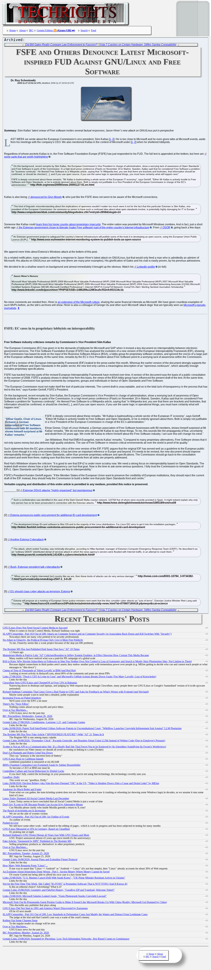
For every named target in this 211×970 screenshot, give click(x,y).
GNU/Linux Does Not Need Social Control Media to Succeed (35, 627)
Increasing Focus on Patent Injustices (22, 697)
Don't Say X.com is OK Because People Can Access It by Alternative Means (43, 804)
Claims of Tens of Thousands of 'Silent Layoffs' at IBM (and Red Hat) (39, 670)
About (22, 30)
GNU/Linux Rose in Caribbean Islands (23, 758)
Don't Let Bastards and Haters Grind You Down (28, 752)
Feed (93, 30)
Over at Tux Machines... (15, 710)
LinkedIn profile (146, 266)
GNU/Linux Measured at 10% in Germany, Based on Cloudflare (36, 829)
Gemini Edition (45, 30)
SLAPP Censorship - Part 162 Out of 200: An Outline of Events (36, 816)
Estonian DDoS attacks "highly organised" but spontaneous (57, 490)
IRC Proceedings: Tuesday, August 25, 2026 (26, 853)
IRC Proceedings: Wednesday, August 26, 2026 (27, 716)
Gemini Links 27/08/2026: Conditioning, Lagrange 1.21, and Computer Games (44, 722)
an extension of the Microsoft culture (79, 302)
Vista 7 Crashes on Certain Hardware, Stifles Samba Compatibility (137, 44)
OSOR (166, 227)
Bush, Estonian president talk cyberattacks (35, 566)
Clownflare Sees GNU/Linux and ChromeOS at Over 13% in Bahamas (40, 682)
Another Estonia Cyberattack (27, 539)
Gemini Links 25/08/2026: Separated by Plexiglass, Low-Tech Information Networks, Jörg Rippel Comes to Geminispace (66, 938)
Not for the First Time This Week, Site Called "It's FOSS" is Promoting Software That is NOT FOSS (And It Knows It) (65, 883)
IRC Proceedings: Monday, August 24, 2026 (26, 932)
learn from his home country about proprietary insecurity (68, 224)
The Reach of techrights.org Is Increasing (24, 810)
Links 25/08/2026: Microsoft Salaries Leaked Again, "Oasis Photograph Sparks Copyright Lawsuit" (55, 896)
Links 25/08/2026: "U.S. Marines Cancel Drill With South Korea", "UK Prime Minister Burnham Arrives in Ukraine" (64, 877)
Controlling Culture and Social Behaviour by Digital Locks (33, 771)
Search (84, 30)
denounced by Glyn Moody (46, 197)
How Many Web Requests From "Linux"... (25, 865)
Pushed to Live (10, 822)
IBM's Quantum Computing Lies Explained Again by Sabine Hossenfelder (41, 765)
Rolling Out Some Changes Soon (20, 920)
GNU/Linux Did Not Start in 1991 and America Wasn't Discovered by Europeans (45, 908)
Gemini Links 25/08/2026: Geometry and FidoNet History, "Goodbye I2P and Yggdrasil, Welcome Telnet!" (59, 890)
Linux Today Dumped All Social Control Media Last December (36, 798)
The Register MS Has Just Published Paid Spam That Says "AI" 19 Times (41, 649)
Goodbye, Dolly (11, 777)
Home (12, 30)
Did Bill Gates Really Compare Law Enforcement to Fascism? (61, 44)
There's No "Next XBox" (16, 704)
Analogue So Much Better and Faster (22, 789)
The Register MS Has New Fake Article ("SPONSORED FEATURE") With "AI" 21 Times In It (53, 734)
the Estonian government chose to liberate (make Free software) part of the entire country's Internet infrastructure (84, 227)
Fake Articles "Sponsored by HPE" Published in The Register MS (37, 841)
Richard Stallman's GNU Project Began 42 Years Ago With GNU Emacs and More (46, 835)
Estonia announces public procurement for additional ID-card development (53, 515)
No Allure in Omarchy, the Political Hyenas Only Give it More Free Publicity (43, 640)
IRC (31, 30)
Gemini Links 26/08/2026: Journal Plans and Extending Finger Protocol (40, 859)
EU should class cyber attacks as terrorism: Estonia (40, 591)
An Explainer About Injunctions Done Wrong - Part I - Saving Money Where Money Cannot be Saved (56, 871)
